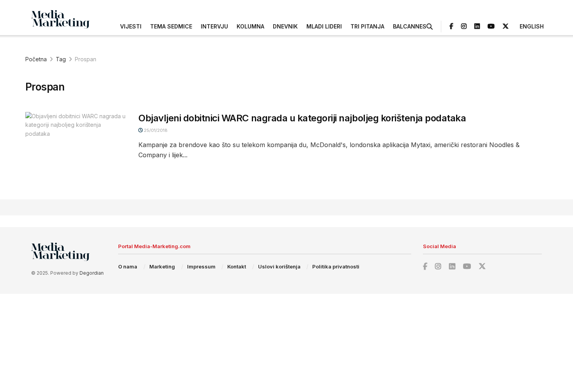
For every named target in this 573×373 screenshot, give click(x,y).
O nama (127, 266)
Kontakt (236, 266)
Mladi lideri (324, 26)
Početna (36, 59)
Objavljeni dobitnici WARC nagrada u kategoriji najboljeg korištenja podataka (302, 118)
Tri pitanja (367, 26)
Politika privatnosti (335, 266)
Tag (61, 59)
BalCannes (409, 26)
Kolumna (250, 26)
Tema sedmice (171, 26)
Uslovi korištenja (279, 266)
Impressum (201, 266)
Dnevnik (285, 26)
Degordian (92, 273)
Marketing (162, 266)
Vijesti (130, 26)
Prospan (85, 59)
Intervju (214, 26)
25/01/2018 (155, 130)
